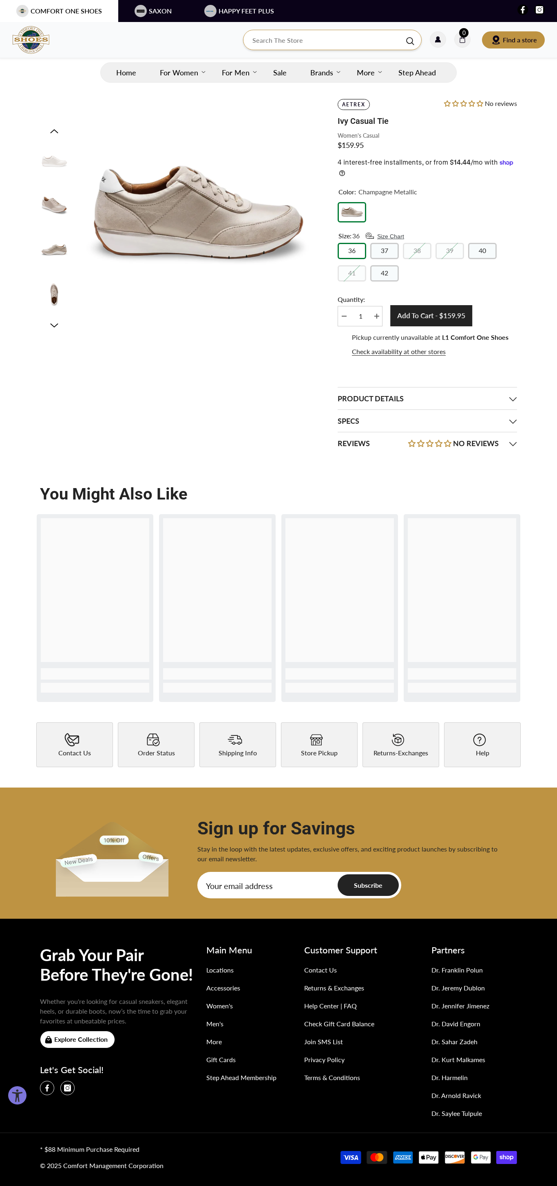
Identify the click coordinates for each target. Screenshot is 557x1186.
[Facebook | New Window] (522, 9)
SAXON (160, 11)
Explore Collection (81, 1039)
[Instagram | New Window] (539, 9)
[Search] (332, 40)
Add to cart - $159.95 (430, 315)
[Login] (438, 39)
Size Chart (390, 236)
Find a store (520, 40)
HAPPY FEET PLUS (246, 11)
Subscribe (368, 885)
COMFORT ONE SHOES (66, 11)
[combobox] (324, 40)
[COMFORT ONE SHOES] (38, 40)
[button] (54, 131)
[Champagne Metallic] (352, 212)
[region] (427, 344)
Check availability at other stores (399, 351)
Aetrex (353, 104)
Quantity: (351, 299)
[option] (197, 215)
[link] (95, 674)
